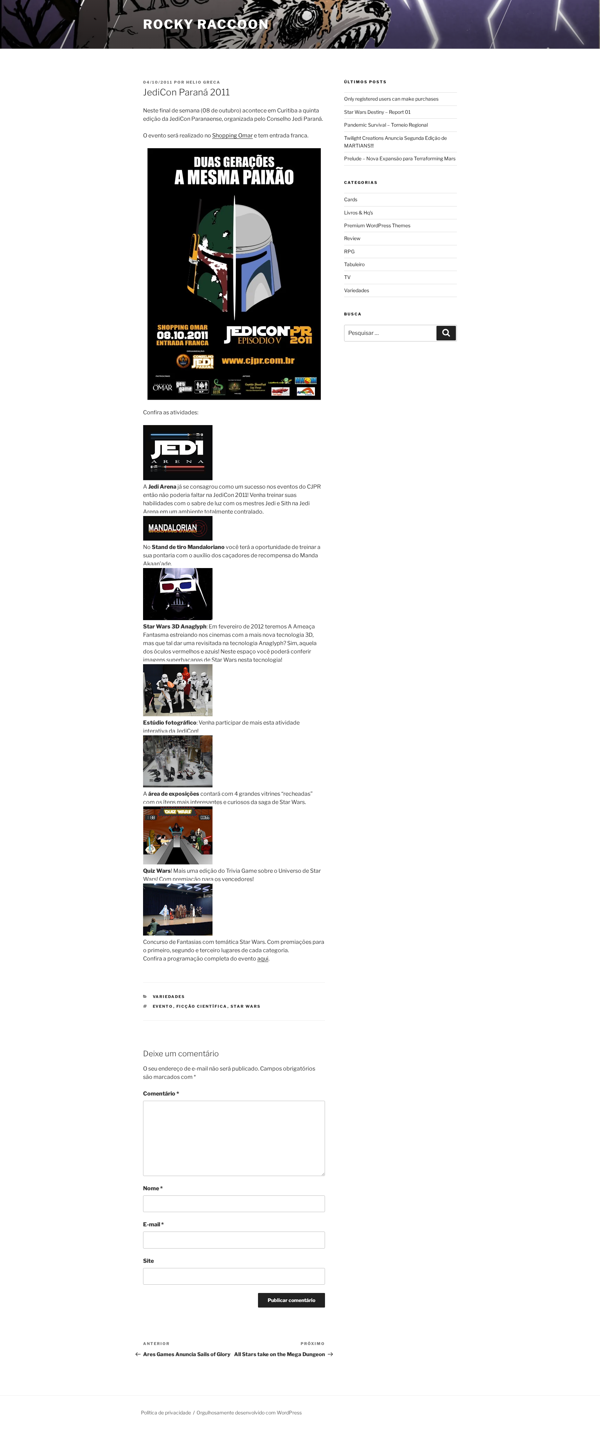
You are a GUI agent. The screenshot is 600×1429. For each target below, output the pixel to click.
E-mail (153, 1224)
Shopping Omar (232, 135)
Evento (163, 1006)
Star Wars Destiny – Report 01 (377, 112)
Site (148, 1261)
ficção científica (201, 1006)
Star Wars (246, 1006)
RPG (349, 251)
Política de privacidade (166, 1412)
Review (352, 238)
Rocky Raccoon (206, 24)
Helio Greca (203, 82)
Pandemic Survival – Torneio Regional (386, 125)
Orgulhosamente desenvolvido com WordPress (249, 1412)
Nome (153, 1188)
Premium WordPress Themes (377, 225)
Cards (350, 199)
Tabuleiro (354, 264)
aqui (262, 958)
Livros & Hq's (358, 212)
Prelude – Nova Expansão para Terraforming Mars (400, 158)
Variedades (169, 996)
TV (347, 277)
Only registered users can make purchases (391, 99)
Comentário (161, 1093)
